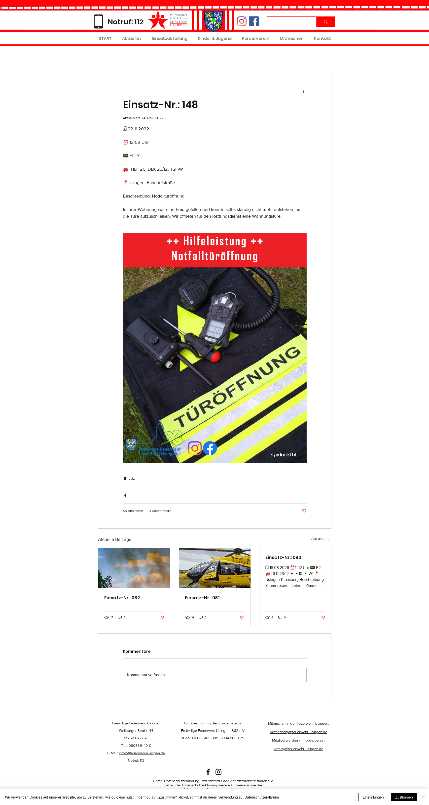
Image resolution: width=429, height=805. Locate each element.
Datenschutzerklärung (262, 797)
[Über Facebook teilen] (125, 495)
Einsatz (129, 478)
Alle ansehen (321, 539)
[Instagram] (242, 21)
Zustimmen (404, 797)
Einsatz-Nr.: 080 (283, 557)
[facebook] (208, 772)
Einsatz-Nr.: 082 (122, 598)
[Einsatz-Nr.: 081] (215, 568)
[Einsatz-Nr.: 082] (134, 568)
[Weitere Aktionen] (304, 91)
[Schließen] (423, 797)
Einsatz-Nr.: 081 (202, 598)
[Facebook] (254, 21)
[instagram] (218, 772)
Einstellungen (373, 797)
